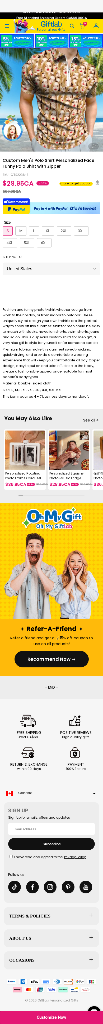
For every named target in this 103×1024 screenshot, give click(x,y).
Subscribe (52, 843)
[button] (7, 26)
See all (89, 420)
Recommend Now (49, 659)
